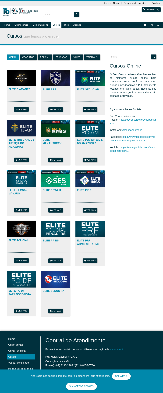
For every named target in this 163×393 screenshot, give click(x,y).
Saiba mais (121, 376)
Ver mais (22, 109)
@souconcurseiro (132, 130)
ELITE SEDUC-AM (88, 89)
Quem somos (21, 25)
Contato (156, 3)
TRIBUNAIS (92, 57)
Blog (66, 25)
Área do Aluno (111, 3)
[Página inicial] (20, 11)
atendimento (117, 349)
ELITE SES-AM (52, 190)
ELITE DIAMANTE (19, 89)
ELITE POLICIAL (18, 240)
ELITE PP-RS (51, 240)
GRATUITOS (28, 57)
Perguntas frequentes (135, 3)
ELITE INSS (84, 190)
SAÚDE (77, 57)
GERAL (12, 57)
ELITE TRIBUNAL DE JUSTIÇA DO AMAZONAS (21, 143)
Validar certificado (18, 362)
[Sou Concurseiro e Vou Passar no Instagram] (151, 25)
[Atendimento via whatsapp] (158, 25)
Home (7, 25)
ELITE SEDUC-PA (53, 291)
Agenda (77, 25)
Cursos (56, 25)
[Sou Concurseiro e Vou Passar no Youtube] (145, 25)
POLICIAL (45, 57)
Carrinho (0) (152, 9)
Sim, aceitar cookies (81, 386)
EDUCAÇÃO (61, 57)
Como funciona (40, 25)
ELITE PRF (49, 89)
